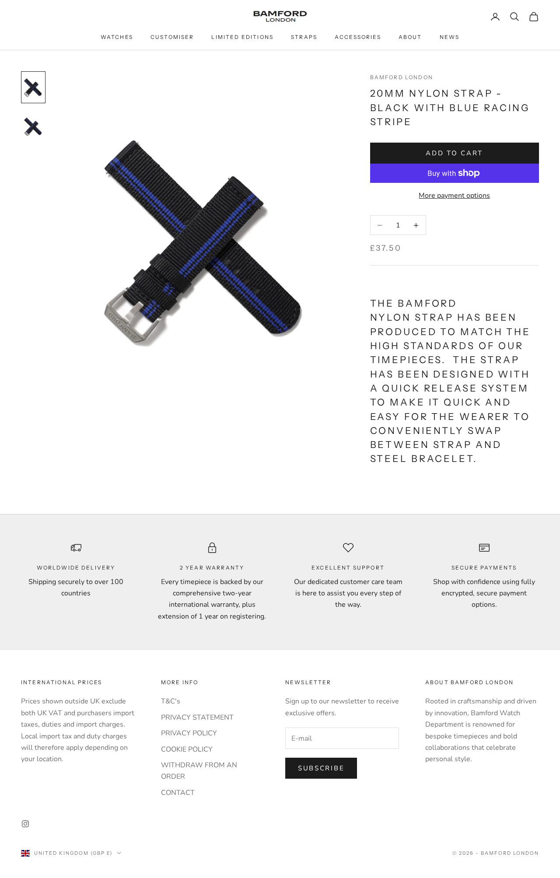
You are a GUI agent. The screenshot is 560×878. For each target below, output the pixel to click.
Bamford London (401, 77)
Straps (304, 37)
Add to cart (454, 153)
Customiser (172, 37)
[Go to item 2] (33, 127)
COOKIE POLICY (187, 749)
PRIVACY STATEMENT (197, 717)
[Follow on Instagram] (25, 823)
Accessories (358, 37)
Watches (117, 37)
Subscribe (321, 768)
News (450, 37)
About (410, 37)
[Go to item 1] (33, 87)
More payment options (454, 195)
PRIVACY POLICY (189, 733)
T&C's (170, 701)
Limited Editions (242, 37)
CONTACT (178, 793)
